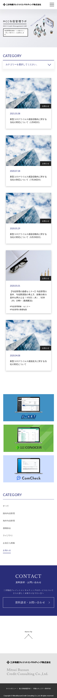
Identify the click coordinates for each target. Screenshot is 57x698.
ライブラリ (8, 535)
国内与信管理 (9, 513)
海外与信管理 (9, 521)
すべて (6, 506)
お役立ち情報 (9, 543)
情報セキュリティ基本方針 (42, 688)
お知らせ (7, 550)
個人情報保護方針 (25, 688)
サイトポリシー (11, 688)
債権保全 (7, 528)
